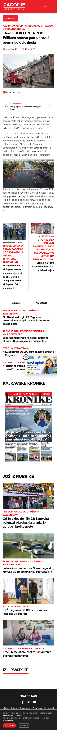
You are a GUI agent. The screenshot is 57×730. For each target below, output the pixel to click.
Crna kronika (10, 18)
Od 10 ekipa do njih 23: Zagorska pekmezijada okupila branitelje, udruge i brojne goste (26, 317)
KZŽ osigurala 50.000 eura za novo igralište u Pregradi (28, 352)
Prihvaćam (9, 725)
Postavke (24, 725)
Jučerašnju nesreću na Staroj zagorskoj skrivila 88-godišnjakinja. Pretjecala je (26, 336)
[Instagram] (28, 702)
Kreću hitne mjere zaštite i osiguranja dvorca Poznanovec (27, 652)
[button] (45, 6)
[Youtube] (34, 702)
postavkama (8, 720)
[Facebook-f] (22, 702)
